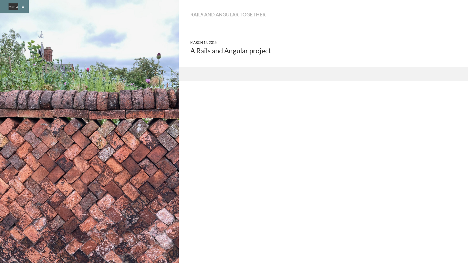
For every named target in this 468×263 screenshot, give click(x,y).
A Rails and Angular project (230, 51)
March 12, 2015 (203, 42)
